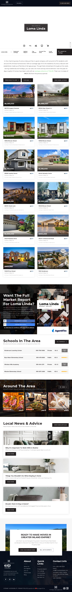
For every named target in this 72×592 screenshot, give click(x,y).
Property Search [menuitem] (42, 569)
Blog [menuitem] (25, 574)
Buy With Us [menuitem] (40, 575)
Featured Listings (16, 52)
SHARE (21, 393)
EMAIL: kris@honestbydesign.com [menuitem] (60, 569)
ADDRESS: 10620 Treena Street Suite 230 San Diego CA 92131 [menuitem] (60, 574)
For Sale (26, 80)
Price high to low (11, 80)
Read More (10, 453)
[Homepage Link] (7, 3)
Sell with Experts (46, 550)
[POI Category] (24, 46)
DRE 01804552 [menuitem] (57, 578)
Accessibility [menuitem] (13, 588)
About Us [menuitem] (26, 566)
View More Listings (60, 80)
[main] (36, 262)
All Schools (61, 341)
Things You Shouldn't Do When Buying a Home (23, 476)
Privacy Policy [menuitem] (22, 588)
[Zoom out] (70, 45)
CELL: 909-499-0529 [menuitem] (59, 566)
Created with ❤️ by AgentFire (36, 588)
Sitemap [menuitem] (6, 588)
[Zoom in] (70, 43)
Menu (20, 3)
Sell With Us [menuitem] (40, 577)
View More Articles (60, 425)
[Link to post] (36, 438)
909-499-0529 (65, 3)
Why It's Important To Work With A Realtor (21, 448)
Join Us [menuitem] (26, 570)
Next (69, 402)
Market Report (25, 52)
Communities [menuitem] (41, 573)
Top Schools (34, 52)
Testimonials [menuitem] (27, 572)
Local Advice (51, 52)
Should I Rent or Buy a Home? (17, 504)
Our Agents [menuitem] (27, 568)
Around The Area (42, 52)
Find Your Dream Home (27, 550)
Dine (63, 387)
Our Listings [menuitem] (40, 571)
